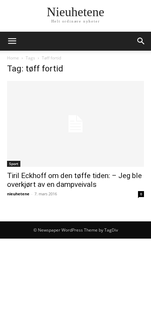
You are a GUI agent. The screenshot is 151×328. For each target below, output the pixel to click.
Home (13, 58)
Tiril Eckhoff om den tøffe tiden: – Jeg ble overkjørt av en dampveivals (74, 180)
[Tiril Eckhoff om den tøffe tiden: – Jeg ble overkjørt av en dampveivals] (75, 124)
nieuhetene (18, 193)
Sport (13, 163)
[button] (12, 41)
